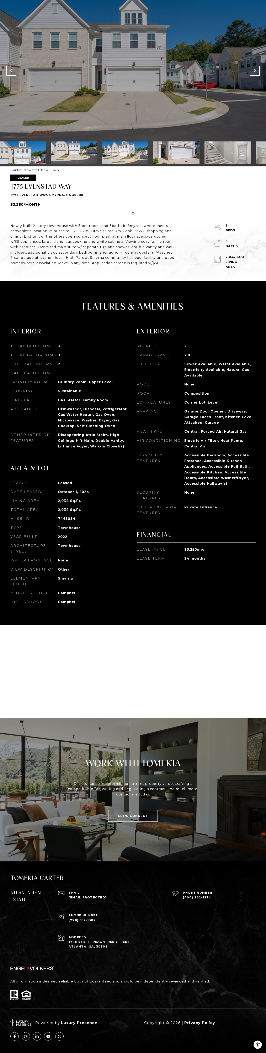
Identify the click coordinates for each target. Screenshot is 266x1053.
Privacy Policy (199, 1023)
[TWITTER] (59, 1036)
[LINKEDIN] (37, 1036)
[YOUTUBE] (48, 1036)
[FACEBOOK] (14, 1036)
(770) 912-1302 (82, 920)
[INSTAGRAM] (26, 1036)
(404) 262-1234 (197, 897)
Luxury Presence (79, 1023)
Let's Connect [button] (133, 816)
